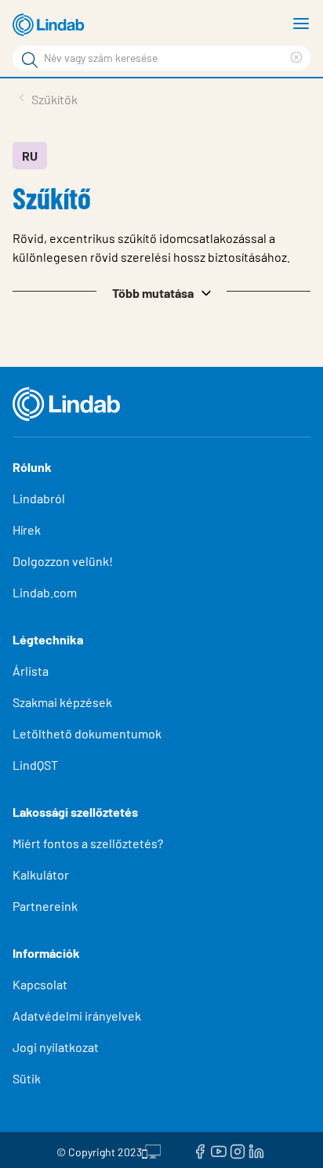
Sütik (27, 1078)
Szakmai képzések (62, 702)
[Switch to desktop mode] (151, 1150)
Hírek (28, 529)
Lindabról (39, 498)
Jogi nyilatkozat (56, 1046)
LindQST (35, 764)
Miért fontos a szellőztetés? (88, 843)
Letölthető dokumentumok (87, 733)
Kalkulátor (41, 874)
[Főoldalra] (51, 25)
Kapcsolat (40, 984)
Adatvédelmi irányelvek (77, 1015)
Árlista (31, 670)
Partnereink (45, 905)
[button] (161, 291)
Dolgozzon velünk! (63, 560)
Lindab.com (45, 592)
